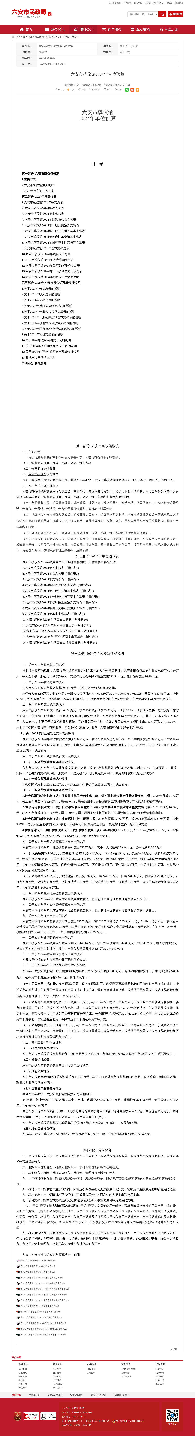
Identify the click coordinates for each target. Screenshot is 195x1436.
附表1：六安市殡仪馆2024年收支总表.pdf (37, 1261)
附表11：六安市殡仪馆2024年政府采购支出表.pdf (40, 1318)
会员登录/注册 (115, 3)
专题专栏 (23, 1387)
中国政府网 (34, 1395)
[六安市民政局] (29, 13)
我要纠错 (96, 89)
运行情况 (179, 3)
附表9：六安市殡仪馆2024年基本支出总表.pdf (39, 1306)
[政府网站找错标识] (31, 1416)
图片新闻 (23, 1376)
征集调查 (125, 1373)
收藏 (119, 89)
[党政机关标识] (17, 1416)
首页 (29, 29)
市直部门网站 (120, 1395)
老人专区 (138, 3)
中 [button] (68, 89)
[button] (148, 3)
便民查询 (91, 1369)
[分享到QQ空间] (137, 90)
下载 (83, 89)
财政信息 (50, 37)
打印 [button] (175, 1349)
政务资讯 (58, 29)
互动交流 (143, 29)
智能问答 (177, 14)
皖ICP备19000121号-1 (72, 1421)
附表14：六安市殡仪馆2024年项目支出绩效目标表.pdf (42, 1335)
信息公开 (86, 29)
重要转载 (23, 1384)
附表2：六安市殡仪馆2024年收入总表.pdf (37, 1266)
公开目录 (57, 1380)
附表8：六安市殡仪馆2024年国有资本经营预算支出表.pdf (44, 1300)
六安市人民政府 (98, 1395)
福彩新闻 (160, 1373)
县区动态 (23, 1373)
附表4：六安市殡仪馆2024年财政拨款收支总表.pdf (41, 1278)
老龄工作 (160, 1384)
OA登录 (127, 3)
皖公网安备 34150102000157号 (130, 1421)
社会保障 (160, 1376)
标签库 (169, 3)
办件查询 (91, 1373)
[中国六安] (50, 14)
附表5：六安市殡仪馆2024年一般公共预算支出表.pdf (42, 1283)
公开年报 (57, 1376)
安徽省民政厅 (76, 1395)
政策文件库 (58, 1387)
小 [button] (73, 89)
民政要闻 (23, 1369)
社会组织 (160, 1380)
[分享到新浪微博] (132, 90)
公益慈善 (160, 1369)
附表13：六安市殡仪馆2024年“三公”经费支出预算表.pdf (43, 1329)
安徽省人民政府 (54, 1395)
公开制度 (57, 1369)
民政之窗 (171, 29)
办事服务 (115, 29)
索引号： (27, 46)
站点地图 (87, 1425)
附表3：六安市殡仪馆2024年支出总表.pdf (37, 1272)
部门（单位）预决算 (68, 37)
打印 (109, 89)
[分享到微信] (127, 90)
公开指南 (57, 1373)
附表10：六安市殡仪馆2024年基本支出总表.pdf (39, 1312)
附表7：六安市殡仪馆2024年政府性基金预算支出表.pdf (43, 1295)
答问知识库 (126, 1376)
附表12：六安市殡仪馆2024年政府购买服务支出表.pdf (42, 1323)
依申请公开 (58, 1384)
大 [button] (64, 89)
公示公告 (23, 1380)
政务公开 (27, 37)
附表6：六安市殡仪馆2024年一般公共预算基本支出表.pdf (44, 1289)
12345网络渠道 (128, 1369)
